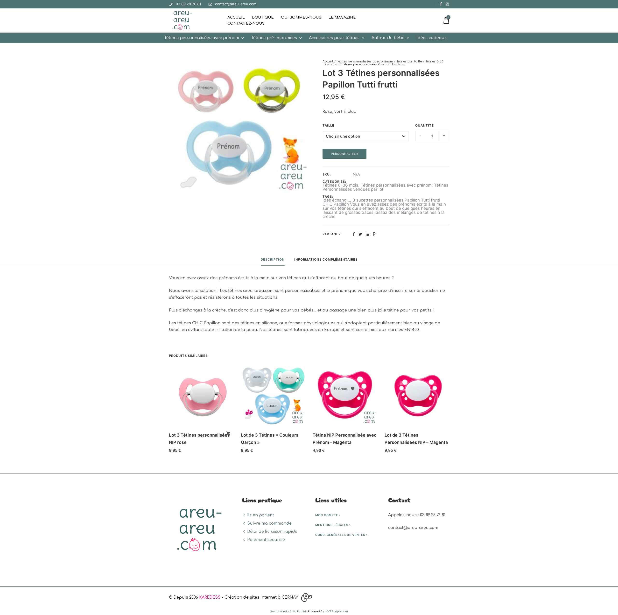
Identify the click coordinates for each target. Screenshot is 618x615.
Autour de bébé (388, 38)
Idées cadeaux (431, 38)
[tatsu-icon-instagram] (447, 4)
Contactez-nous (246, 23)
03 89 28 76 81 (188, 4)
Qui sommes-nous (301, 17)
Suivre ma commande (269, 523)
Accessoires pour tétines (334, 38)
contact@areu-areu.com (235, 4)
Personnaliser (344, 153)
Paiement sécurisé (266, 540)
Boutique (263, 17)
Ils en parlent (260, 515)
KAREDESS (209, 597)
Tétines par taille (409, 61)
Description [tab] (273, 259)
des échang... (336, 200)
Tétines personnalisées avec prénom (201, 38)
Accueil (236, 17)
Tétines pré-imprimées (274, 38)
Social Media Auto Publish (288, 611)
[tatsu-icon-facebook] (441, 4)
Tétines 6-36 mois (340, 185)
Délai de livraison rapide (272, 531)
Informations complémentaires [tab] (326, 259)
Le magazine (342, 17)
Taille (328, 125)
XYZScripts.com (337, 611)
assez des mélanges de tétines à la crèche (384, 214)
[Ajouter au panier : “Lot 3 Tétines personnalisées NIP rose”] (228, 433)
